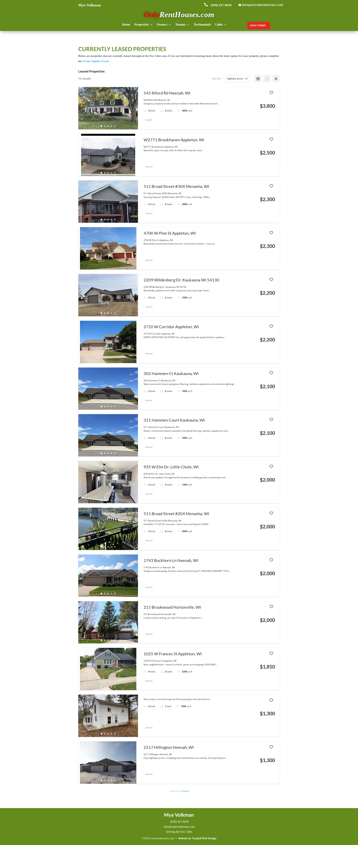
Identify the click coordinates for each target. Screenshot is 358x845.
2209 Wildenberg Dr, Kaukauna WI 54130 (181, 279)
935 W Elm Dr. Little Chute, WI (171, 466)
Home (126, 24)
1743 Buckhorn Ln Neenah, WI (171, 560)
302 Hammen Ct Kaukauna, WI (171, 373)
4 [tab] (111, 126)
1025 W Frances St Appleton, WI (173, 653)
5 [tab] (115, 126)
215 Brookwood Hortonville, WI (172, 607)
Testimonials (202, 24)
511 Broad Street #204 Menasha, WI (176, 513)
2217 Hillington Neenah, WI (169, 747)
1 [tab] (101, 126)
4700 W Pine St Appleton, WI (170, 233)
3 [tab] (108, 126)
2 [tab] (105, 126)
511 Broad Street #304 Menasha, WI (176, 186)
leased (148, 120)
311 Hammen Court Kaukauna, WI (174, 419)
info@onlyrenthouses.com (262, 5)
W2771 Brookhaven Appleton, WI (174, 139)
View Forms (258, 25)
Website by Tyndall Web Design (197, 838)
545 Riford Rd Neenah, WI (167, 92)
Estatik (185, 791)
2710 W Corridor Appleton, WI (171, 326)
